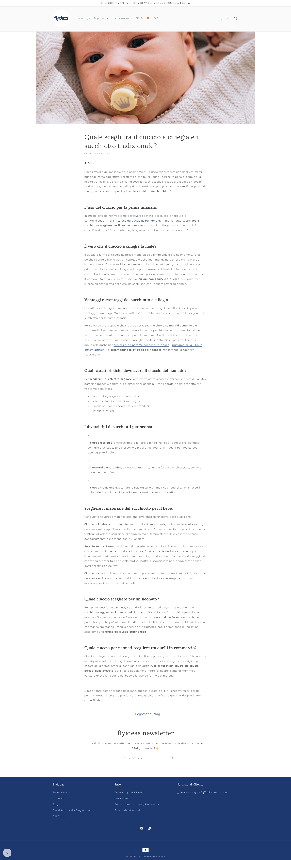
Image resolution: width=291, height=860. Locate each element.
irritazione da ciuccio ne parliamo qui (137, 220)
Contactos (59, 798)
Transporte (121, 798)
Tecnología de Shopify (154, 856)
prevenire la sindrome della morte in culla (141, 345)
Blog (55, 804)
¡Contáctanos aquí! (215, 792)
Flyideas (98, 700)
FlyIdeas (138, 856)
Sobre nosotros (62, 792)
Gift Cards (59, 816)
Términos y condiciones (128, 792)
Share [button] (91, 163)
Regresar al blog (147, 714)
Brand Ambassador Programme (71, 810)
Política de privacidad (127, 810)
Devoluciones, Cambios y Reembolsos (137, 804)
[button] (123, 18)
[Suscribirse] (172, 758)
